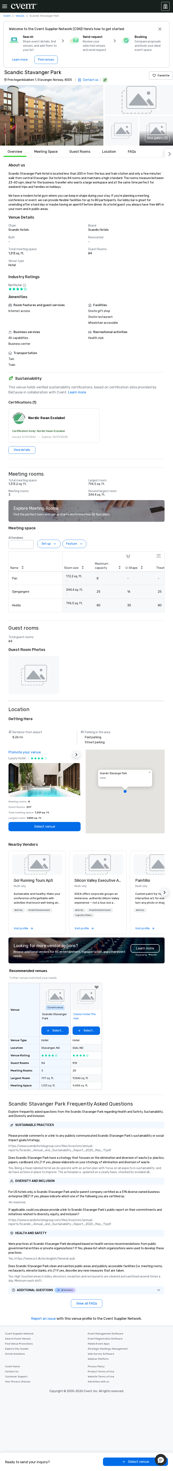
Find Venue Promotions (19, 1343)
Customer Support (16, 1376)
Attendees (15, 538)
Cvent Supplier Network (19, 1333)
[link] (37, 864)
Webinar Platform (98, 1358)
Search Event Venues (18, 1338)
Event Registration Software (105, 1338)
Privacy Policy (96, 1366)
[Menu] (4, 6)
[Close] (160, 29)
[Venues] (165, 6)
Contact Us (12, 1371)
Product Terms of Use (101, 1371)
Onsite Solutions (15, 1353)
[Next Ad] (76, 754)
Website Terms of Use (101, 1376)
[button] (51, 115)
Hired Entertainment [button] (39, 910)
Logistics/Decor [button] (83, 915)
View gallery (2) (157, 138)
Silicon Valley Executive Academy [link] (97, 880)
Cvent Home (12, 1366)
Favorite (163, 75)
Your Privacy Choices (17, 1381)
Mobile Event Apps (99, 1343)
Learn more (77, 392)
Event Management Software (105, 1333)
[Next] (169, 153)
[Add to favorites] (96, 987)
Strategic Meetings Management (108, 1348)
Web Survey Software (101, 1353)
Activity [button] (19, 910)
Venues (20, 15)
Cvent (7, 15)
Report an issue (43, 1319)
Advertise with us (98, 1381)
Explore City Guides (17, 1348)
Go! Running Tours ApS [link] (33, 880)
